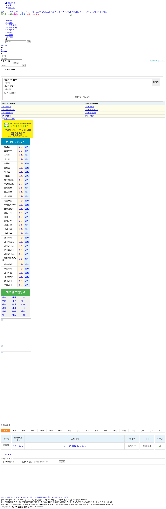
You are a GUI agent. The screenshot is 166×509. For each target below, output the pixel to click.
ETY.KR (4, 46)
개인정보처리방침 (8, 497)
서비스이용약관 (22, 497)
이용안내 (9, 32)
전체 (23, 315)
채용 (21, 147)
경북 (4, 308)
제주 (4, 315)
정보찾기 (161, 61)
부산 (4, 301)
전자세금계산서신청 (59, 497)
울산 (14, 304)
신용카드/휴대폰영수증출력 (40, 497)
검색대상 (6, 462)
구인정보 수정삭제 (91, 110)
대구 (14, 301)
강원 (23, 304)
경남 (14, 308)
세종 (14, 315)
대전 (23, 301)
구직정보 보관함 (7, 113)
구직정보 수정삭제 (8, 110)
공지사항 (9, 35)
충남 (23, 311)
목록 (9, 454)
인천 (23, 297)
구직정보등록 (6, 107)
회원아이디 (10, 80)
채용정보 (9, 20)
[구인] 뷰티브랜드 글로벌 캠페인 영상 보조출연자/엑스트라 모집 (75, 446)
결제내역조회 (6, 116)
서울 (4, 297)
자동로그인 (11, 93)
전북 (23, 308)
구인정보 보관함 (90, 113)
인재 (27, 147)
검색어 (28, 462)
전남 (4, 311)
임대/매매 (9, 37)
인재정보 (9, 23)
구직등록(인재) (11, 28)
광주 (4, 304)
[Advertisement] (68, 374)
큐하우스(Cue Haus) (18, 446)
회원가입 (11, 3)
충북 (14, 311)
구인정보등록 (89, 107)
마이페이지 (9, 30)
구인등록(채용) (11, 25)
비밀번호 (9, 86)
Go (29, 41)
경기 (14, 297)
